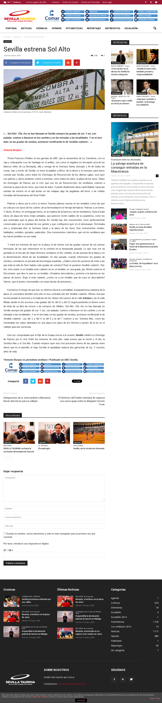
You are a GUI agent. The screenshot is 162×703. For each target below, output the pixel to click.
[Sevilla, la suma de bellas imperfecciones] (119, 229)
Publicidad (116, 640)
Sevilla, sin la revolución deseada (88, 448)
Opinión (56, 28)
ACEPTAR (81, 700)
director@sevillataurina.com (72, 683)
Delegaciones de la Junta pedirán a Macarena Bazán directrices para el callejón (26, 399)
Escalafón (131, 28)
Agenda (115, 598)
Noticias (26, 28)
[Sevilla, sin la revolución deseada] (89, 433)
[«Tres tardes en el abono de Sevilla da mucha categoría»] (122, 56)
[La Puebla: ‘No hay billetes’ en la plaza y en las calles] (119, 263)
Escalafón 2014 (119, 617)
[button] (155, 28)
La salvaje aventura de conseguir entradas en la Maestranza (129, 167)
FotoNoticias (74, 28)
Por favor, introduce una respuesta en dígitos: (26, 543)
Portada (11, 28)
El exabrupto (44, 448)
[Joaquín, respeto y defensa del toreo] (119, 214)
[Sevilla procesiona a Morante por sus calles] (11, 601)
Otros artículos (12, 415)
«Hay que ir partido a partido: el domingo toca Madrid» (146, 102)
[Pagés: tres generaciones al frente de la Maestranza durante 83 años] (119, 244)
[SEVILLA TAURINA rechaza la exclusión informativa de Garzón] (19, 433)
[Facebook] (145, 2)
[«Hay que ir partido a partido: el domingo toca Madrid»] (148, 87)
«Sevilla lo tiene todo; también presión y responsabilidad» (146, 72)
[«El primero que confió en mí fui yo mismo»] (122, 87)
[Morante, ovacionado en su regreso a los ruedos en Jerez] (65, 633)
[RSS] (151, 2)
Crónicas (41, 28)
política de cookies (40, 697)
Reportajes (94, 28)
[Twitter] (156, 2)
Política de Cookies (70, 2)
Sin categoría (117, 650)
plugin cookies (155, 698)
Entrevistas (112, 28)
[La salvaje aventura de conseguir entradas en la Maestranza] (135, 139)
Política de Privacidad (90, 2)
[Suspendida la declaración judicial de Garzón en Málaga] (11, 631)
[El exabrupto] (54, 433)
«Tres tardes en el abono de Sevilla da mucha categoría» (120, 72)
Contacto (55, 2)
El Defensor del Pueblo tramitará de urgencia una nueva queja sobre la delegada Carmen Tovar (82, 401)
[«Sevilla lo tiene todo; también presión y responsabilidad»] (148, 56)
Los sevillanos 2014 (121, 626)
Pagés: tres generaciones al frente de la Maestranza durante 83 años (143, 247)
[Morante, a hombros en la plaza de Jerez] (11, 616)
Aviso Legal (107, 2)
